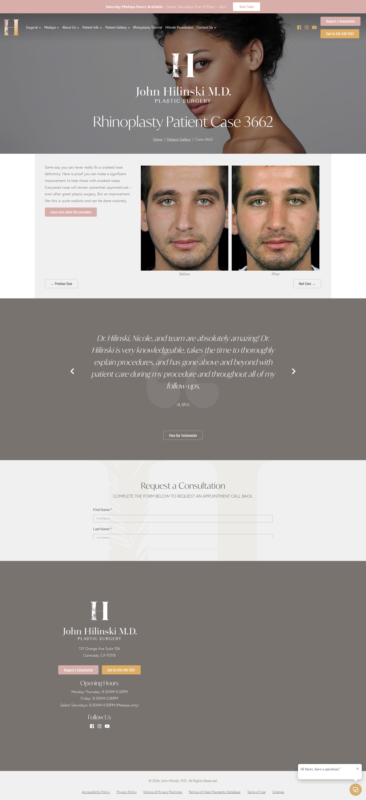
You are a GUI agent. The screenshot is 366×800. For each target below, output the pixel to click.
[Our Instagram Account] (306, 27)
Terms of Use (256, 792)
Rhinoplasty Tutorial (147, 27)
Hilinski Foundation (179, 27)
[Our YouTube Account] (314, 27)
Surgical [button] (32, 27)
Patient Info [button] (90, 27)
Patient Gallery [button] (116, 27)
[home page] (11, 27)
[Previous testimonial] (72, 371)
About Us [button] (69, 27)
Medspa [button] (50, 27)
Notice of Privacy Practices (162, 792)
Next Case (307, 283)
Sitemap (278, 792)
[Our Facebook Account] (299, 27)
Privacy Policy (127, 792)
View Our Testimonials (183, 435)
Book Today (247, 6)
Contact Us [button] (205, 27)
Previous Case (61, 283)
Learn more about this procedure (71, 212)
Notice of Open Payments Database (214, 792)
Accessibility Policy (96, 792)
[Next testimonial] (293, 371)
